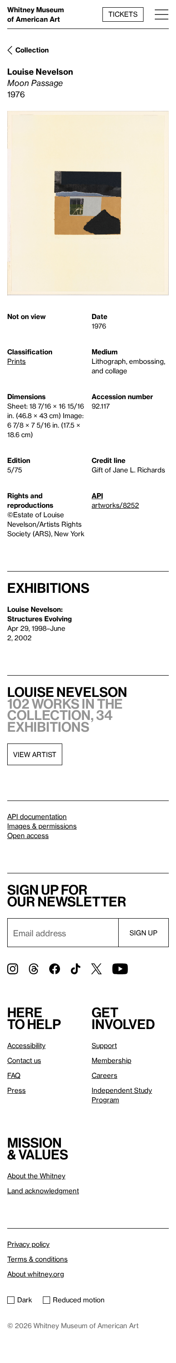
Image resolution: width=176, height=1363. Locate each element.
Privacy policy (28, 1244)
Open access (28, 835)
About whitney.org (35, 1274)
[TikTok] (75, 969)
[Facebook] (54, 969)
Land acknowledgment (43, 1191)
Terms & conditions (37, 1259)
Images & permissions (42, 826)
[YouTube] (120, 969)
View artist (34, 754)
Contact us (24, 1060)
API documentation (37, 816)
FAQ (13, 1075)
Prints (16, 361)
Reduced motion (79, 1300)
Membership (111, 1060)
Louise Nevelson (40, 71)
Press (16, 1090)
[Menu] (161, 14)
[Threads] (33, 969)
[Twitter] (96, 969)
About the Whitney (36, 1176)
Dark (24, 1300)
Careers (104, 1075)
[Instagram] (12, 969)
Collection (32, 50)
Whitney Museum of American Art (35, 14)
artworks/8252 (115, 505)
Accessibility (26, 1045)
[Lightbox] (88, 203)
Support (104, 1045)
